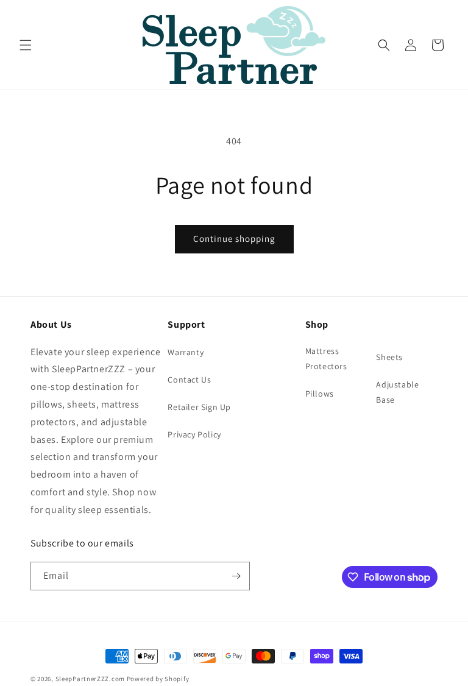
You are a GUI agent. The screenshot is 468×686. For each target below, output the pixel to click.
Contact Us (189, 379)
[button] (25, 45)
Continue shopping (234, 238)
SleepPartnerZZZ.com (90, 678)
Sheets (389, 357)
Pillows (319, 393)
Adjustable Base (397, 392)
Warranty (186, 352)
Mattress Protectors (326, 358)
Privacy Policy (194, 434)
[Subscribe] (235, 576)
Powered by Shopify (158, 678)
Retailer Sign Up (199, 406)
